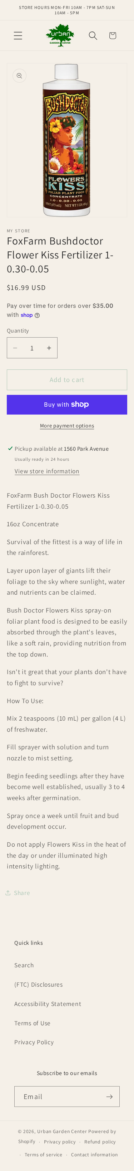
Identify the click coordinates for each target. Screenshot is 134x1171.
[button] (18, 35)
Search (24, 965)
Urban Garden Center (62, 1131)
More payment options (67, 425)
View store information (47, 471)
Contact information (94, 1154)
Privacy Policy (34, 1042)
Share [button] (22, 893)
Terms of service (44, 1154)
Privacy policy (60, 1141)
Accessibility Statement (47, 1004)
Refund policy (100, 1141)
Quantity (18, 330)
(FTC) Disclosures (38, 984)
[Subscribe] (109, 1096)
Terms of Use (32, 1023)
